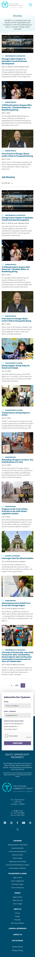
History (17, 913)
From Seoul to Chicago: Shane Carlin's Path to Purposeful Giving (17, 154)
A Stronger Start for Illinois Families (17, 558)
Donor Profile (10, 102)
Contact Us (17, 935)
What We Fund (17, 900)
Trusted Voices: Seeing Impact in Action (16, 414)
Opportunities (17, 897)
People (17, 916)
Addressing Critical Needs (17, 862)
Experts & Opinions (12, 556)
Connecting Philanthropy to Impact (17, 865)
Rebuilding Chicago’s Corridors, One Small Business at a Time (17, 461)
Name (6, 702)
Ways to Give (17, 878)
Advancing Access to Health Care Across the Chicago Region (16, 604)
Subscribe (17, 743)
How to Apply (17, 904)
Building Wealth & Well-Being (17, 845)
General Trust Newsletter (13, 724)
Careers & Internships (17, 928)
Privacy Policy (17, 950)
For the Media (17, 941)
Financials (17, 920)
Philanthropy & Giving (14, 363)
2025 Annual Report (17, 923)
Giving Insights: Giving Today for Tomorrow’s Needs (16, 366)
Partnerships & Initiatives (15, 56)
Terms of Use (17, 947)
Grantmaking (10, 457)
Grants (17, 893)
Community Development (17, 851)
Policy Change (17, 858)
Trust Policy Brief (10, 729)
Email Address (10, 711)
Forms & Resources (17, 888)
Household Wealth (17, 848)
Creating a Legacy (17, 884)
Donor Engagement (17, 881)
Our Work (17, 841)
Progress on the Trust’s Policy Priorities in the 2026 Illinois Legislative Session (15, 511)
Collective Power (17, 855)
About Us (17, 909)
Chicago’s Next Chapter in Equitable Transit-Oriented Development (14, 61)
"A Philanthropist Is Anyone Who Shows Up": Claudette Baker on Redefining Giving (17, 107)
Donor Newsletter (10, 726)
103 (16, 685)
